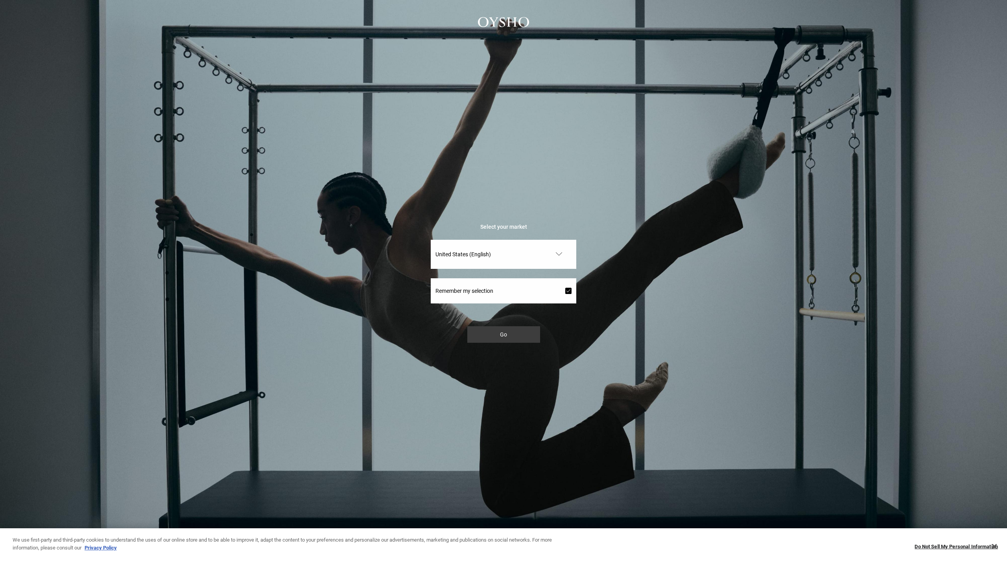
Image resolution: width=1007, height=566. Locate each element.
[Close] (994, 546)
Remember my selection (464, 291)
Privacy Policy (101, 547)
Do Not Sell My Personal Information (956, 546)
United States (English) (463, 254)
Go (503, 334)
